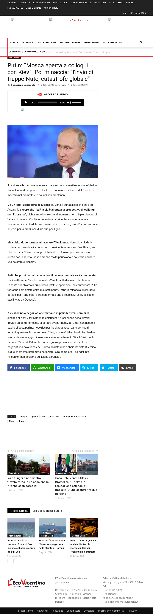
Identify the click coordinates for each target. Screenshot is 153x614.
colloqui (23, 416)
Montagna (100, 2)
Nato (12, 420)
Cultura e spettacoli (81, 2)
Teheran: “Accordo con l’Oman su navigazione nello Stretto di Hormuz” (52, 544)
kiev (44, 416)
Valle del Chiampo (70, 42)
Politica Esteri (14, 57)
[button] (141, 42)
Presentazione (25, 610)
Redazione (57, 610)
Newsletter (42, 610)
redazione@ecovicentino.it (118, 597)
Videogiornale (33, 8)
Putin (21, 420)
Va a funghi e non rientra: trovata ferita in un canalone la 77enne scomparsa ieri (28, 482)
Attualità (24, 2)
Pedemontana (91, 42)
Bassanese (30, 51)
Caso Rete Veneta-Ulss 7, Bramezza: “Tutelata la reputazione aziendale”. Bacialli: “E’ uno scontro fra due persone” (76, 485)
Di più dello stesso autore (47, 510)
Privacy (133, 610)
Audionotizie (51, 8)
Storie (129, 2)
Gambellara (14, 473)
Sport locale (60, 2)
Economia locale (41, 2)
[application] (52, 102)
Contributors (73, 610)
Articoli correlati (19, 510)
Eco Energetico (15, 8)
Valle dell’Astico (112, 42)
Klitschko (54, 416)
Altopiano (15, 51)
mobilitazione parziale (74, 416)
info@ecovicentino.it (126, 601)
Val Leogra (28, 42)
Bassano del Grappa (66, 473)
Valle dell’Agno (47, 42)
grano (35, 416)
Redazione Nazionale (23, 84)
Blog (120, 2)
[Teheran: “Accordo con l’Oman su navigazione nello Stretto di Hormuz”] (52, 527)
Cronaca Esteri (78, 535)
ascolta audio (26, 102)
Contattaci (89, 610)
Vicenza (14, 42)
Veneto (44, 51)
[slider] (77, 102)
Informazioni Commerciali (112, 610)
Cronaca (12, 2)
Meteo (112, 2)
